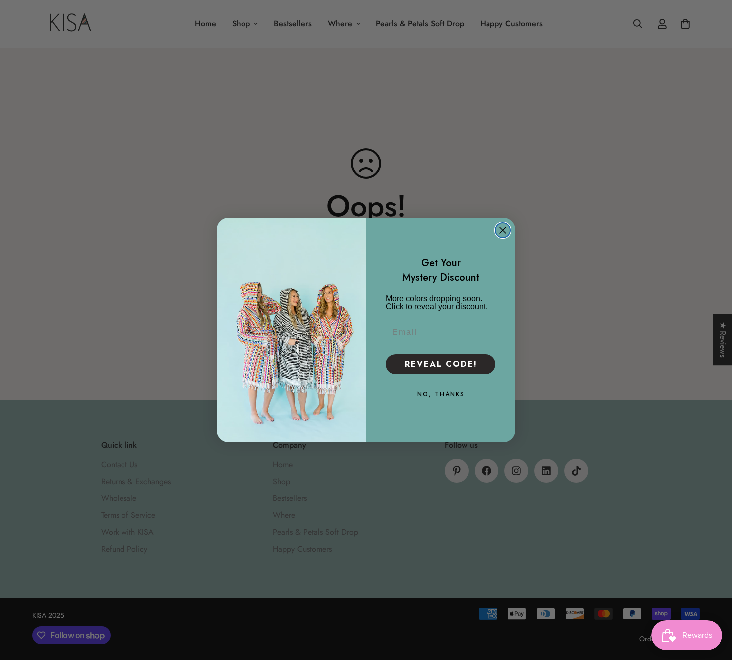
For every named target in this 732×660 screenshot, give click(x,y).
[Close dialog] (502, 230)
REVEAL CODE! (441, 364)
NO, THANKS (441, 394)
